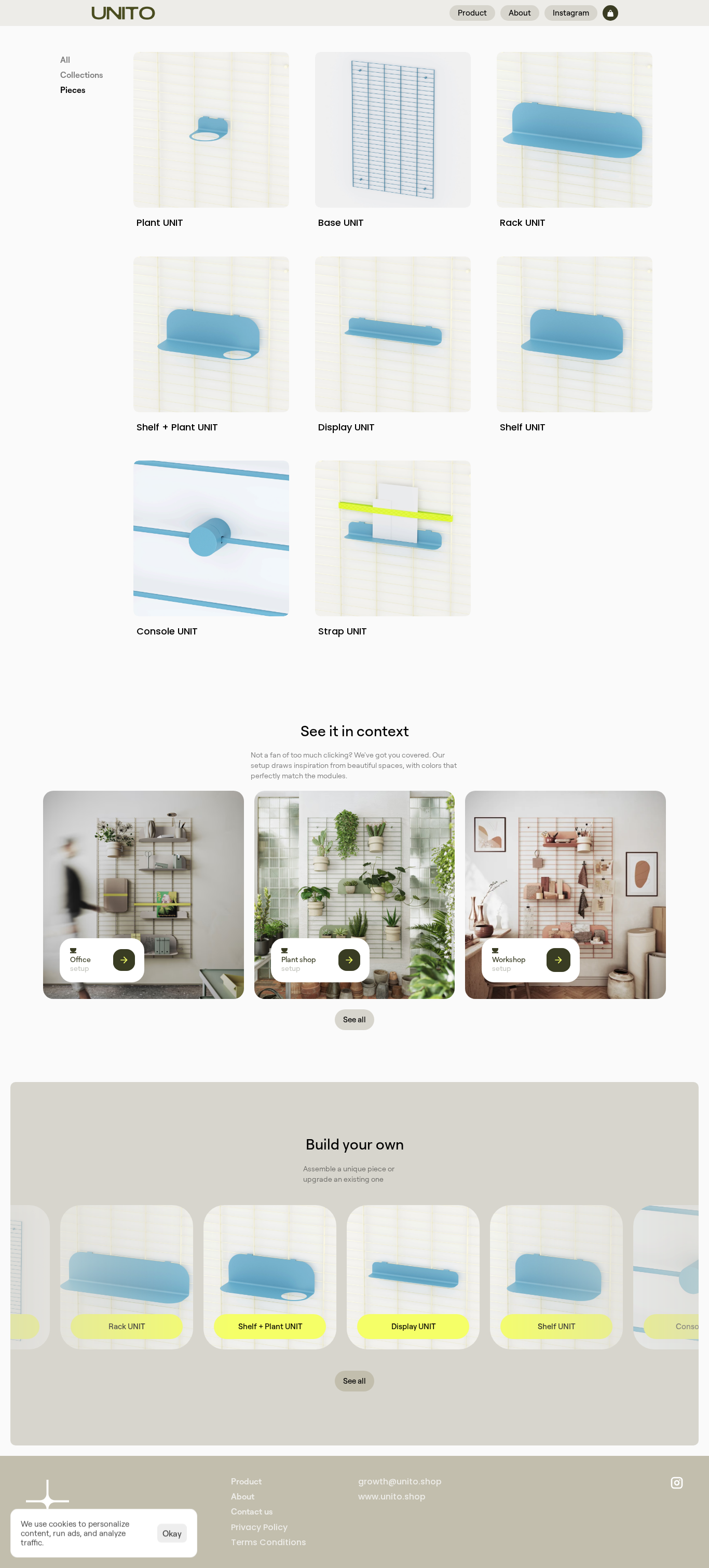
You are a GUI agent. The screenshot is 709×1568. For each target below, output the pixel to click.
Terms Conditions (268, 1542)
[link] (180, 1326)
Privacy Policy (259, 1527)
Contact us (251, 1511)
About (242, 1496)
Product (246, 1481)
